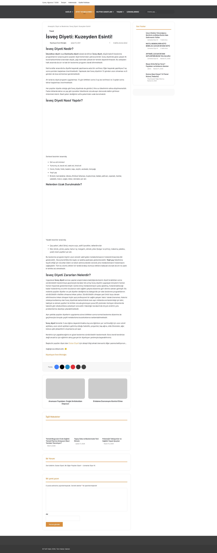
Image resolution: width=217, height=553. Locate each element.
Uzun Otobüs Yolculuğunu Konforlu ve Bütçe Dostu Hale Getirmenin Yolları (157, 35)
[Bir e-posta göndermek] (67, 43)
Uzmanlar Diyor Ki (152, 40)
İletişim (63, 2)
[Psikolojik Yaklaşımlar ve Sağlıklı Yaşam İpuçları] (114, 430)
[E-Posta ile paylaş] (78, 367)
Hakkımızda (72, 2)
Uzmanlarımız (133, 12)
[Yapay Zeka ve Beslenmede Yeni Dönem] (86, 430)
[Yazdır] (83, 367)
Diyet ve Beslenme (84, 12)
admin (149, 69)
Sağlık (68, 12)
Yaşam (119, 12)
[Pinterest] (73, 367)
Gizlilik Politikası (84, 2)
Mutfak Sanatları (104, 12)
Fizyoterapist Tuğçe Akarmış (155, 79)
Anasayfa (50, 26)
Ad (47, 514)
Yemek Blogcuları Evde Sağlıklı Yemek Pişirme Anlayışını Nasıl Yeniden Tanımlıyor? (58, 441)
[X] (62, 367)
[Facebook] (56, 367)
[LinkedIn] (67, 367)
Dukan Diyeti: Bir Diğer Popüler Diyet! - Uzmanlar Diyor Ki (75, 465)
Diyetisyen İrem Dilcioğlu (58, 43)
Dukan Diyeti (74, 343)
